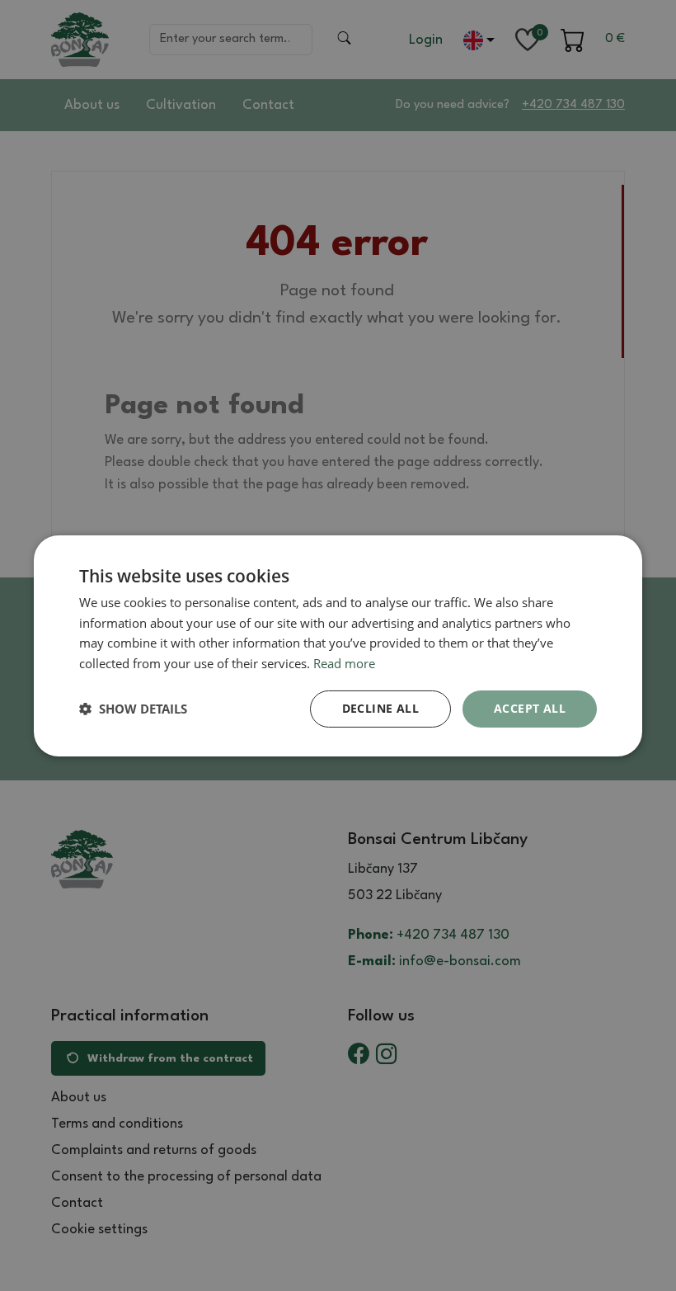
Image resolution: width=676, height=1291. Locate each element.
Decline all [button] (380, 708)
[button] (133, 709)
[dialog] (338, 645)
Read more (344, 663)
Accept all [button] (530, 708)
